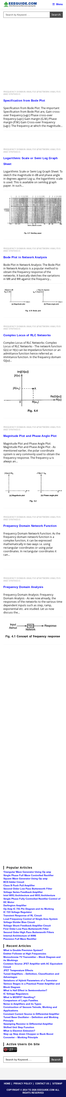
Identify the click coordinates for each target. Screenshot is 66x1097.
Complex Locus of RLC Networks (27, 335)
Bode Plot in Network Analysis (25, 257)
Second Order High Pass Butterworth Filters (28, 932)
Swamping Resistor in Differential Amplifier (28, 1023)
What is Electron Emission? (19, 1030)
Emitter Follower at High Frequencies (24, 953)
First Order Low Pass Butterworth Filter (26, 928)
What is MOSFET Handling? (19, 997)
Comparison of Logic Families (20, 1000)
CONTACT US (42, 1083)
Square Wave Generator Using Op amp (25, 878)
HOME (7, 1083)
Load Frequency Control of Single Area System (30, 919)
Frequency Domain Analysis (20, 91)
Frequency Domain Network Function (30, 525)
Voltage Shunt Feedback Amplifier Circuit (27, 925)
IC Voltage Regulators (15, 993)
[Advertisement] (33, 52)
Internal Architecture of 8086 (19, 935)
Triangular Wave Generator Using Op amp (27, 872)
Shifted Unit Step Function (18, 1027)
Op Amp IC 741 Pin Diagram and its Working (28, 908)
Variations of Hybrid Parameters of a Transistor (30, 980)
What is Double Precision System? (23, 950)
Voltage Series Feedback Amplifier (23, 892)
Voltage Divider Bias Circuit (19, 922)
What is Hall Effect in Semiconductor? (25, 990)
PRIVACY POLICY (23, 1083)
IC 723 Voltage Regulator (17, 912)
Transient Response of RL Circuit (22, 915)
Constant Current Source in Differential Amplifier (31, 1014)
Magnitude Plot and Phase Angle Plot (30, 436)
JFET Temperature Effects (18, 970)
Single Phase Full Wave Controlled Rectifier (28, 875)
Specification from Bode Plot (24, 100)
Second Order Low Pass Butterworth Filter (27, 888)
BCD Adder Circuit (13, 882)
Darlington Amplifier (14, 905)
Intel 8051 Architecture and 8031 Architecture (29, 895)
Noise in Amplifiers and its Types (22, 1003)
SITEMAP (57, 1083)
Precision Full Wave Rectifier (19, 939)
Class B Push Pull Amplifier (19, 885)
